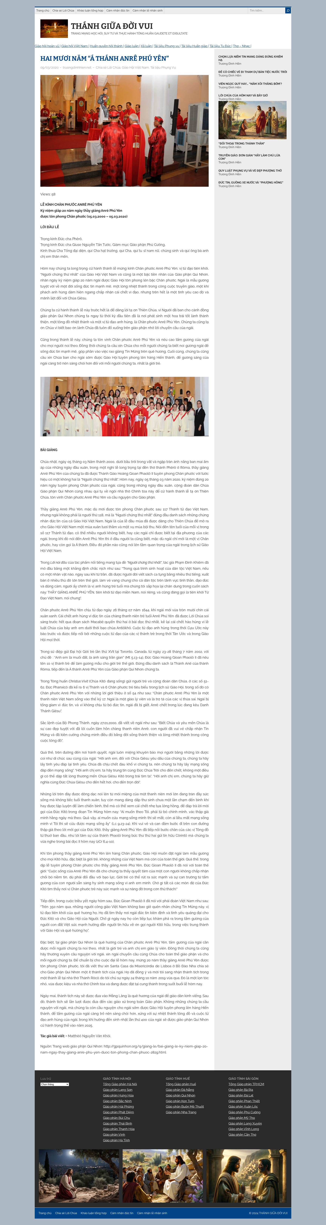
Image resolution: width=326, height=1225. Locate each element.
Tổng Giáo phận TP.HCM (246, 1084)
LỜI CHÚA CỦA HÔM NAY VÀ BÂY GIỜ (243, 95)
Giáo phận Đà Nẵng (180, 1090)
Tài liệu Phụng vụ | (167, 46)
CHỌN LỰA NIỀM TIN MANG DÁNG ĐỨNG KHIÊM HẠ (250, 58)
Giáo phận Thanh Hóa (119, 1129)
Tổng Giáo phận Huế (181, 1084)
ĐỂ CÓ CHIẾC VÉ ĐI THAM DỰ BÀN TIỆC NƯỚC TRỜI (252, 72)
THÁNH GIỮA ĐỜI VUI (112, 26)
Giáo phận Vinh (114, 1134)
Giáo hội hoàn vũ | (48, 46)
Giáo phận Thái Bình (117, 1123)
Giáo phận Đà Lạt (240, 1095)
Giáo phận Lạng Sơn (117, 1090)
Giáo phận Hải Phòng (118, 1106)
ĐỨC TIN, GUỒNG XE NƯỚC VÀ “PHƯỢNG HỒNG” (250, 182)
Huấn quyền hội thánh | (107, 46)
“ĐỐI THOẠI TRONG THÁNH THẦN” (241, 143)
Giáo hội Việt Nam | (75, 46)
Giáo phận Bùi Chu (116, 1118)
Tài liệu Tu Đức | (221, 46)
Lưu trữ (45, 1078)
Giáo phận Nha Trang (181, 1112)
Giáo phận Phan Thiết (244, 1101)
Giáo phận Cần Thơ (242, 1134)
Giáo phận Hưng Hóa (118, 1095)
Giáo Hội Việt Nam (135, 67)
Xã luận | (147, 46)
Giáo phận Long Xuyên (245, 1123)
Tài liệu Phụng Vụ (163, 67)
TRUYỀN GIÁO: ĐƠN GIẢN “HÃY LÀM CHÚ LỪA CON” (249, 157)
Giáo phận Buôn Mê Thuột (185, 1106)
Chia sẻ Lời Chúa (108, 67)
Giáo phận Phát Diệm (118, 1112)
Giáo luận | (132, 46)
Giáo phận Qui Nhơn (180, 1095)
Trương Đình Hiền (229, 147)
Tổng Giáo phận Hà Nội (120, 1084)
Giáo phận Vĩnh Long (243, 1129)
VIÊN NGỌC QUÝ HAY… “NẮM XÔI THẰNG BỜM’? (250, 84)
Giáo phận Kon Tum (180, 1101)
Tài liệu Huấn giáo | (195, 46)
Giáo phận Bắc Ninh (117, 1101)
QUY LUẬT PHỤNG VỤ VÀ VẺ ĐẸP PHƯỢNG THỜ (250, 170)
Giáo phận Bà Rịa (240, 1090)
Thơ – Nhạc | (242, 46)
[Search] (288, 10)
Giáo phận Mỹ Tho (241, 1118)
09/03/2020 (49, 67)
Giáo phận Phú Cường (244, 1112)
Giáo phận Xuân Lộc (243, 1106)
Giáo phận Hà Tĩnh (116, 1140)
